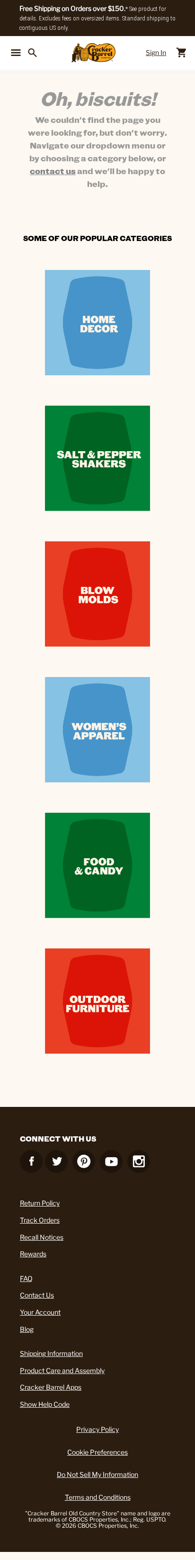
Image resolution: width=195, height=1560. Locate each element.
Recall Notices (41, 1237)
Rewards (33, 1254)
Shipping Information (51, 1353)
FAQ (26, 1278)
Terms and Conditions (98, 1497)
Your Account (40, 1312)
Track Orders (40, 1220)
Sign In (156, 52)
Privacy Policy (97, 1429)
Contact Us (37, 1295)
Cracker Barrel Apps (50, 1387)
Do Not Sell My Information (97, 1474)
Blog (27, 1329)
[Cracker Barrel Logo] (93, 52)
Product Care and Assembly (62, 1370)
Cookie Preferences (97, 1452)
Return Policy (40, 1203)
